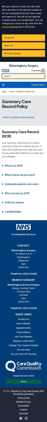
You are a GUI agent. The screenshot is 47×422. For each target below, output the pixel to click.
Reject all (8, 45)
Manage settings (12, 53)
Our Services (23, 349)
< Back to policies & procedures (18, 117)
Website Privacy (23, 401)
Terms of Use (23, 398)
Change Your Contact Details (23, 345)
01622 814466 (30, 273)
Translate (36, 70)
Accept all (9, 37)
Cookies (23, 409)
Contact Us (23, 319)
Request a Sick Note (23, 341)
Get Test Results (23, 336)
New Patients (23, 323)
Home (4, 91)
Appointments (23, 328)
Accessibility (23, 405)
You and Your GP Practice (23, 354)
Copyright (23, 413)
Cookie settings (10, 27)
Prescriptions (23, 332)
